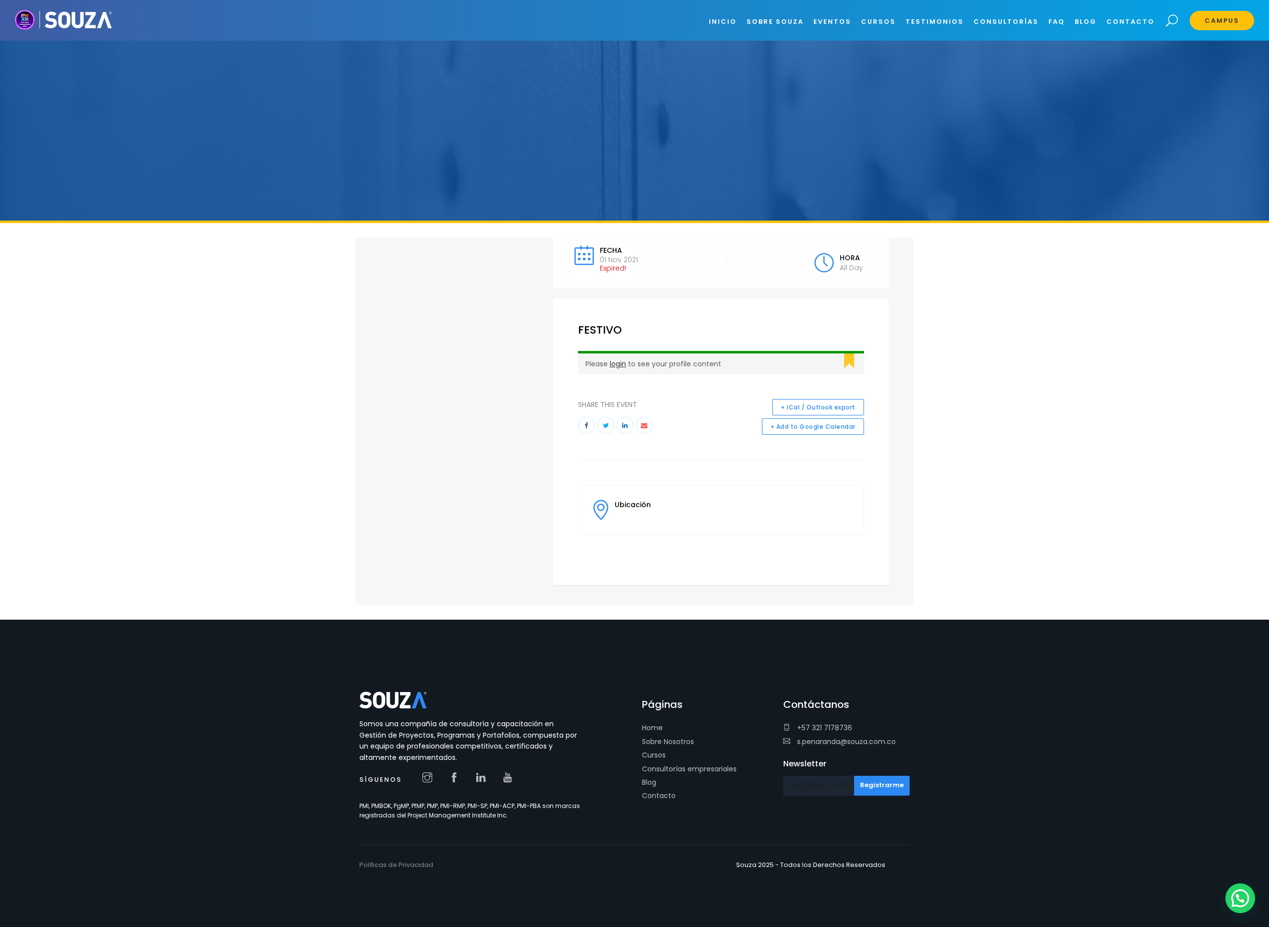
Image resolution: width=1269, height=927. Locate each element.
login (618, 364)
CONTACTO (1130, 21)
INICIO (723, 21)
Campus (1222, 20)
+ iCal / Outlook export (818, 407)
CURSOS (878, 21)
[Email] (644, 425)
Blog (649, 782)
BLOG (1085, 21)
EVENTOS (832, 21)
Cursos (654, 755)
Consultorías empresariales (689, 769)
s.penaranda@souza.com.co (845, 742)
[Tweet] (605, 425)
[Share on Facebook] (586, 425)
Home (652, 728)
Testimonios (935, 21)
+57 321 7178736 (823, 728)
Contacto (659, 796)
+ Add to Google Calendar (813, 426)
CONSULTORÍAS (1006, 21)
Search (1172, 21)
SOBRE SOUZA (775, 21)
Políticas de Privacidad (396, 864)
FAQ (1056, 21)
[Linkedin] (625, 425)
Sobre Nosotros (668, 742)
